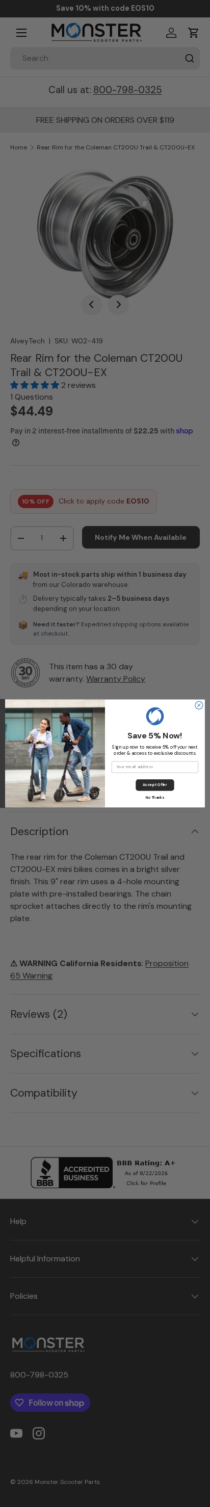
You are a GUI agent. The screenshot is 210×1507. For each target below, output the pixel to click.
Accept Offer (155, 785)
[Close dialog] (199, 705)
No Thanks (155, 797)
